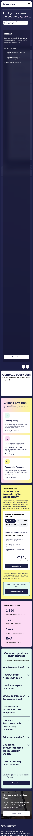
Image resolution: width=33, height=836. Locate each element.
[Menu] (29, 4)
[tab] (10, 521)
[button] (23, 367)
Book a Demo (16, 814)
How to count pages (16, 591)
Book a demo (16, 357)
